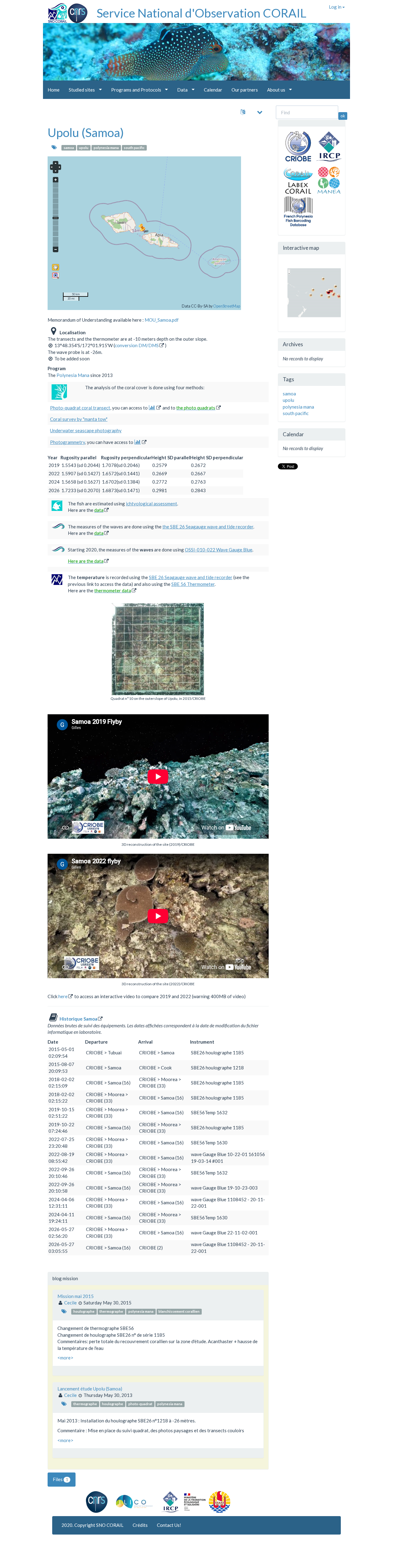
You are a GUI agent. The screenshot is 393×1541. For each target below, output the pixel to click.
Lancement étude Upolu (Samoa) (89, 1388)
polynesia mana (106, 148)
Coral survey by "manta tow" (78, 419)
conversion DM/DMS (137, 345)
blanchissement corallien (179, 1311)
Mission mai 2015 (75, 1296)
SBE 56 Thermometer (193, 584)
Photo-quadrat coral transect (80, 407)
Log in (335, 7)
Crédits (140, 1525)
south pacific (134, 148)
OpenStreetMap (226, 306)
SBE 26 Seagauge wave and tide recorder (190, 577)
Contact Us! (169, 1525)
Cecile (70, 1302)
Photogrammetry (67, 442)
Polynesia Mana (72, 375)
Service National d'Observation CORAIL (201, 13)
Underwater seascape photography (86, 430)
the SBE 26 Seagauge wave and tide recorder (207, 526)
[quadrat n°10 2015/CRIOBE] (158, 649)
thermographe (111, 1311)
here (63, 996)
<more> (65, 1357)
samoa (69, 148)
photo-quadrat (140, 1404)
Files (60, 1479)
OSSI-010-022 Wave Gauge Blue (218, 549)
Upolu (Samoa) (86, 132)
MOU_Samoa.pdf (162, 320)
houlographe (84, 1311)
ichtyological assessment (151, 503)
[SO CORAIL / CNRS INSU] (65, 11)
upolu (83, 148)
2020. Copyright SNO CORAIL (92, 1525)
